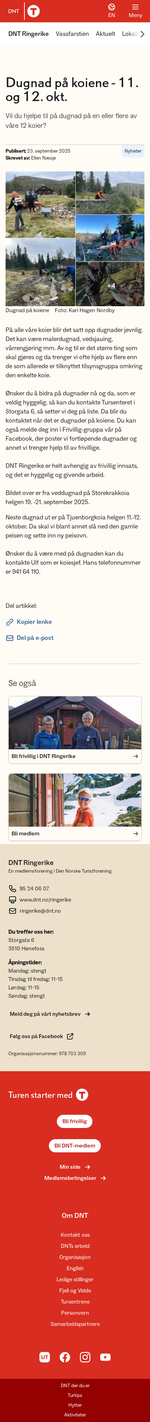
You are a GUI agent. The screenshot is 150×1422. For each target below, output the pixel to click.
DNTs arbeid (75, 1246)
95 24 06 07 (34, 888)
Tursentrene (75, 1301)
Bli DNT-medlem (74, 1145)
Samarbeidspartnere (75, 1324)
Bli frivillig (74, 1121)
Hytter (75, 1405)
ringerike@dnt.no (40, 910)
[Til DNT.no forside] (23, 11)
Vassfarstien (72, 34)
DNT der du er (75, 1386)
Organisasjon (75, 1257)
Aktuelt (105, 34)
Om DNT (75, 1215)
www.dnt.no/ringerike (45, 899)
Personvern (75, 1312)
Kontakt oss (75, 1234)
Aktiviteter (75, 1415)
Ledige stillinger (75, 1279)
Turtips (75, 1395)
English (75, 1268)
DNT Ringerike (28, 34)
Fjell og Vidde (75, 1290)
